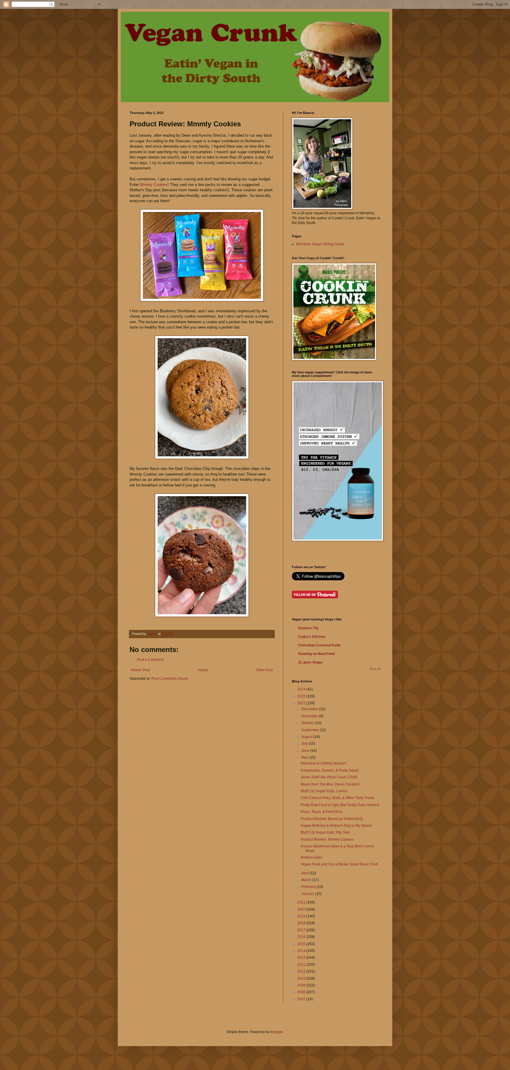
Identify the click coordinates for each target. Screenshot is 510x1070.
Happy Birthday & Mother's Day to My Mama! (336, 826)
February (309, 887)
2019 (301, 916)
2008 (301, 992)
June (305, 751)
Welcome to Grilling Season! (323, 763)
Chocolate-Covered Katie (319, 645)
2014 (301, 951)
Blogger (276, 1032)
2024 (301, 689)
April (305, 873)
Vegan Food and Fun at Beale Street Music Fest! (339, 864)
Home (203, 670)
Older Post (264, 670)
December (310, 709)
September (310, 730)
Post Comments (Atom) (169, 679)
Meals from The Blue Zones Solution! (330, 784)
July (305, 743)
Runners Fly (308, 628)
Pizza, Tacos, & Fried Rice (321, 812)
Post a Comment (150, 660)
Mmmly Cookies (154, 184)
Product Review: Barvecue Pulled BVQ (332, 819)
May (305, 757)
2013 (301, 957)
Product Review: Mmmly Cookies (327, 839)
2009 (301, 985)
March (306, 880)
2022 (301, 703)
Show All (375, 668)
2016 (301, 937)
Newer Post (140, 670)
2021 (301, 902)
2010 (301, 978)
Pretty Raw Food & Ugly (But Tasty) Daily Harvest (340, 805)
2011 (301, 971)
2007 (301, 999)
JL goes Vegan (310, 662)
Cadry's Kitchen (311, 637)
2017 (301, 930)
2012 (301, 965)
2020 (301, 909)
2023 (301, 696)
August (307, 737)
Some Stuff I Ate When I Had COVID (329, 777)
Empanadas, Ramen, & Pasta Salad (329, 770)
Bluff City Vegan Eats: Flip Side (325, 832)
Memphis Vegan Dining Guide (320, 244)
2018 (301, 923)
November (310, 716)
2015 (301, 944)
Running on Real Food (316, 654)
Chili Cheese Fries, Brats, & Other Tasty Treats (338, 798)
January (308, 894)
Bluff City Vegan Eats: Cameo (324, 791)
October (308, 723)
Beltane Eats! (311, 857)
